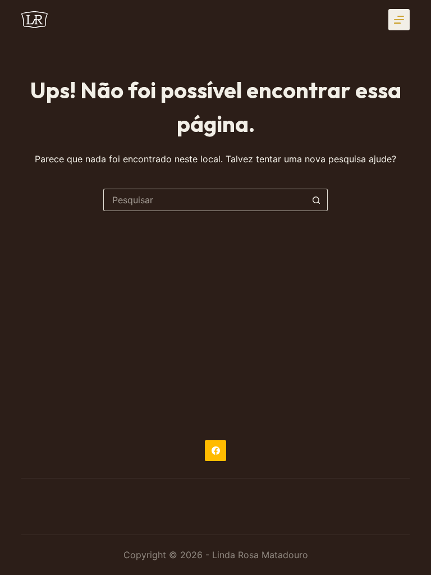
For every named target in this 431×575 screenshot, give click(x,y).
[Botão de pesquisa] (316, 200)
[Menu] (399, 19)
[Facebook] (215, 451)
